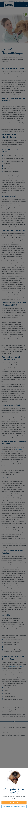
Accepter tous (14, 802)
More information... (19, 798)
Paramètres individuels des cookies (14, 810)
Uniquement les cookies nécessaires (14, 806)
